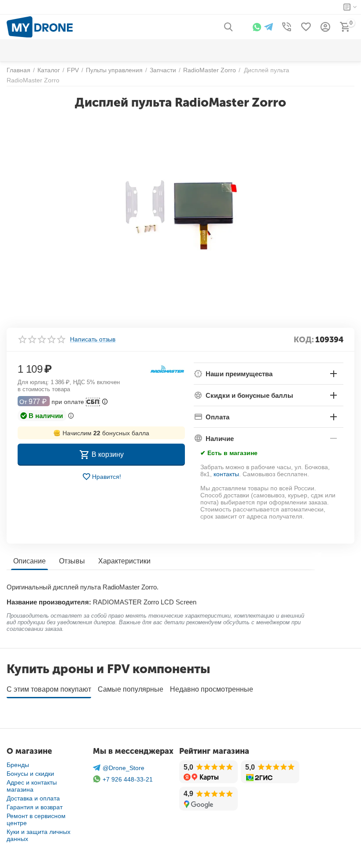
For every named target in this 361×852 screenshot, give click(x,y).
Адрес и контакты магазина (32, 786)
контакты (226, 474)
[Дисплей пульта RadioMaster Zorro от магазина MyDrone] (180, 215)
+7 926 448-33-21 (128, 779)
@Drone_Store (123, 767)
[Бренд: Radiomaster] (167, 369)
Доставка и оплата (33, 798)
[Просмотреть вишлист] (306, 27)
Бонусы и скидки (30, 773)
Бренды (18, 764)
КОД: (304, 340)
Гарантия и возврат (35, 807)
